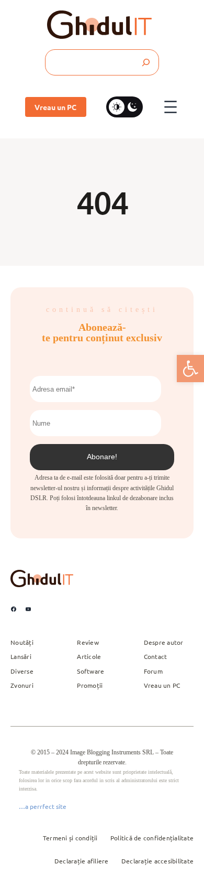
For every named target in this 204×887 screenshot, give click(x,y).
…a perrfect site (42, 806)
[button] (190, 368)
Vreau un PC (55, 107)
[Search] (145, 62)
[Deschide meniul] (170, 106)
